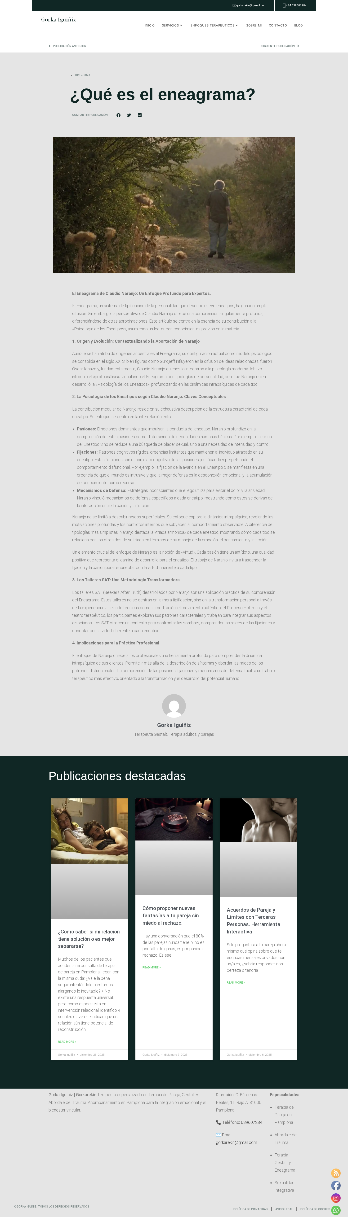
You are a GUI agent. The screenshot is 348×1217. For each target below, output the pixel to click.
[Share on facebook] (118, 115)
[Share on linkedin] (139, 115)
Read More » (67, 1041)
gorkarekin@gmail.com (236, 1142)
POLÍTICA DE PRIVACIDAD (250, 1209)
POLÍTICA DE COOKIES (315, 1209)
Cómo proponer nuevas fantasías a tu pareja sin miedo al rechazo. (171, 915)
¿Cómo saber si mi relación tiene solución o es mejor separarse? (89, 939)
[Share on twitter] (129, 115)
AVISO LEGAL (284, 1209)
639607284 (251, 1122)
